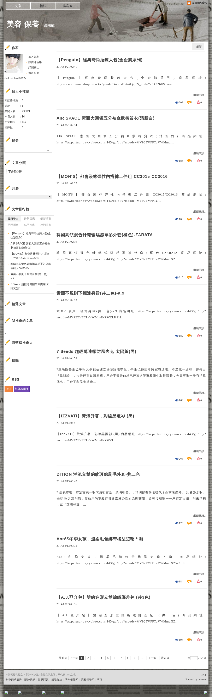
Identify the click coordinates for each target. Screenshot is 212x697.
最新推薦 (45, 218)
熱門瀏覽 (13, 224)
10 (141, 657)
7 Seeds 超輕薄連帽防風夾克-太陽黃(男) (96, 351)
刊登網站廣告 (14, 679)
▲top (203, 674)
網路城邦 (197, 693)
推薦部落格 (35, 62)
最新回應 (29, 218)
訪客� (68, 6)
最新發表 (13, 218)
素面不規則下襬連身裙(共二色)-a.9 (90, 293)
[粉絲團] (6, 692)
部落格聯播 (21, 388)
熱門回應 (29, 224)
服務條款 (56, 679)
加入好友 (33, 56)
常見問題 (43, 679)
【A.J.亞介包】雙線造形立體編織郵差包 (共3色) (104, 597)
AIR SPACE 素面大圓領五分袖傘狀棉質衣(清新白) (106, 118)
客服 (99, 679)
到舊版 (49, 25)
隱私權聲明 (87, 679)
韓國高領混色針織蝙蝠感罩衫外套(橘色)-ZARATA (105, 234)
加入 (187, 693)
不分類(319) (15, 171)
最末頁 (165, 657)
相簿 (43, 6)
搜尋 (48, 150)
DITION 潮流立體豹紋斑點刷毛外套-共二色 (98, 474)
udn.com (202, 679)
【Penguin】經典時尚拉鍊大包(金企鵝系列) (100, 59)
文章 (18, 6)
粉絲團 (13, 693)
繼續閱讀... (199, 95)
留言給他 (33, 73)
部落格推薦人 (22, 342)
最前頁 (63, 657)
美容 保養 (23, 24)
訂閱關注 (33, 67)
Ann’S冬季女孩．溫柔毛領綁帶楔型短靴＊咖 (100, 539)
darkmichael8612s (15, 78)
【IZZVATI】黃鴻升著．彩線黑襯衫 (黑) (95, 416)
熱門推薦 (45, 224)
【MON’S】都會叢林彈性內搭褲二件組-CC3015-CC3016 (112, 176)
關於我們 (29, 679)
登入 (179, 693)
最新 (199, 46)
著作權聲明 (71, 679)
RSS (8, 388)
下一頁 (152, 657)
